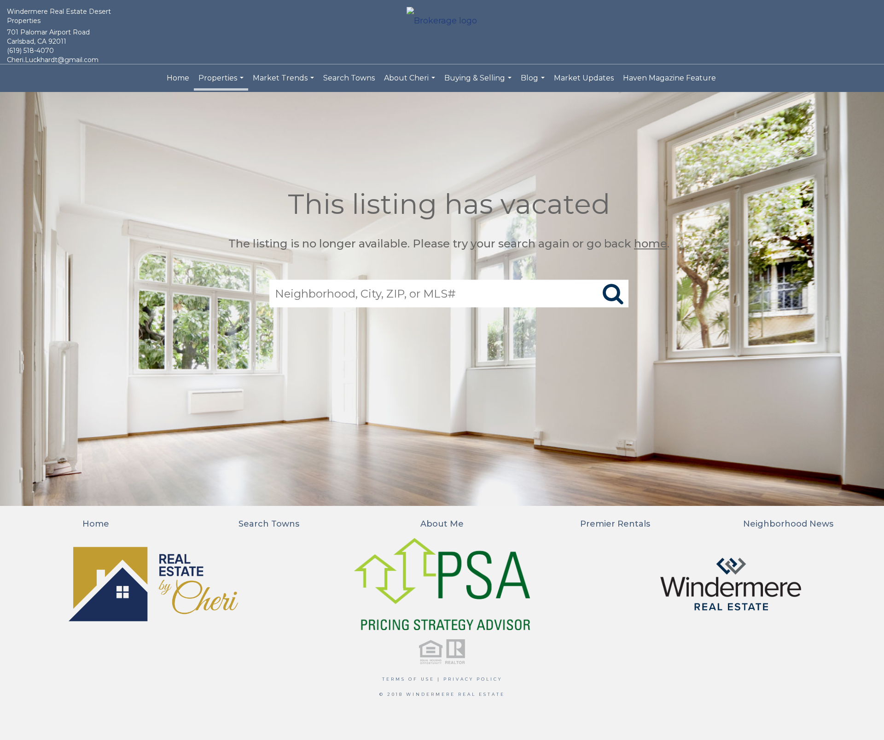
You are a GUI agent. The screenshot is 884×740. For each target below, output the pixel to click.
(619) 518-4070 (30, 50)
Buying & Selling (479, 83)
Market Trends (284, 83)
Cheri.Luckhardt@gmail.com (53, 60)
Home (178, 78)
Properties (222, 82)
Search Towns (349, 78)
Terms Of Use (408, 679)
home (650, 243)
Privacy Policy (472, 679)
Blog (534, 83)
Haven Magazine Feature (669, 78)
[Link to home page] (442, 21)
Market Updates (584, 78)
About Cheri (410, 83)
